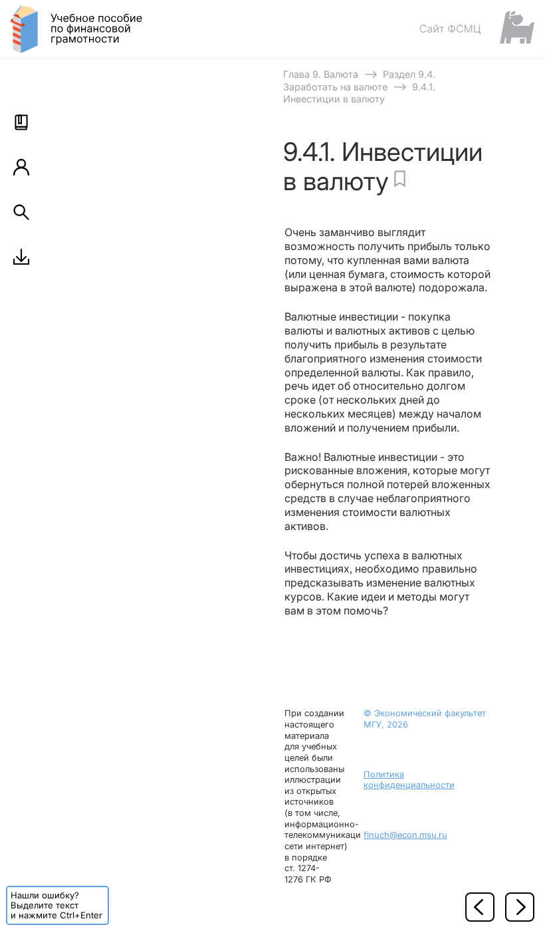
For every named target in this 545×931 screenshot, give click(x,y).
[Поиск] (21, 212)
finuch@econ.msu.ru (405, 835)
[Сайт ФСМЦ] (476, 28)
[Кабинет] (21, 167)
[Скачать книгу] (21, 256)
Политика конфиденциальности (409, 780)
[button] (21, 122)
